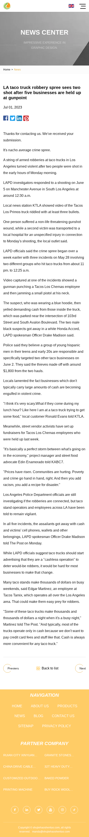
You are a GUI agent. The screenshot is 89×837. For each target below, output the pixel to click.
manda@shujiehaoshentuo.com (51, 831)
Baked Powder (56, 778)
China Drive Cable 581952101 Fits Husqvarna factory (20, 767)
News (19, 716)
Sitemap (25, 726)
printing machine (17, 789)
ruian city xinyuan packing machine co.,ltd (18, 756)
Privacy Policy (56, 726)
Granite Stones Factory (57, 756)
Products (67, 706)
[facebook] (15, 810)
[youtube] (50, 810)
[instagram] (62, 810)
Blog (38, 716)
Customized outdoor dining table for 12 (21, 779)
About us (40, 706)
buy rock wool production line (58, 790)
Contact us (63, 716)
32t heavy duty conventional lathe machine (61, 767)
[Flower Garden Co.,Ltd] (7, 6)
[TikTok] (74, 810)
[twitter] (38, 810)
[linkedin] (26, 810)
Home (6, 69)
